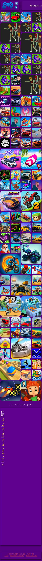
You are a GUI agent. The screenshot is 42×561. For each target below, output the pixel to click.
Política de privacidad (17, 556)
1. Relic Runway (4, 419)
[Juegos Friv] (16, 4)
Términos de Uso (31, 556)
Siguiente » (29, 405)
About (6, 556)
